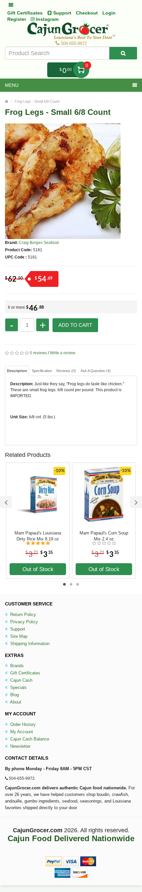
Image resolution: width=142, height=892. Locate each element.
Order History (22, 724)
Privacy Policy (23, 621)
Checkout (87, 13)
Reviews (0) (66, 371)
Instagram (46, 19)
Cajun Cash (20, 680)
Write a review (62, 353)
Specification (42, 371)
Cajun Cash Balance (29, 739)
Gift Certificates (25, 13)
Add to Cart (75, 325)
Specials (18, 687)
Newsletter (19, 746)
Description (17, 371)
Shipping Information (29, 643)
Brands (16, 665)
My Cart (81, 70)
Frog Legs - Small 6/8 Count (37, 101)
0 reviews (38, 353)
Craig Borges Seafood (39, 242)
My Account (21, 731)
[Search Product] (123, 53)
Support (17, 629)
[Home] (6, 101)
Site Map (18, 636)
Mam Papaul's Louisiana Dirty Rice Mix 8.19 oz (38, 536)
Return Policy (22, 614)
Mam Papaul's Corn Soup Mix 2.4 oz (104, 536)
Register (16, 19)
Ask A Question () (96, 371)
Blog (14, 694)
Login (109, 13)
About (15, 702)
